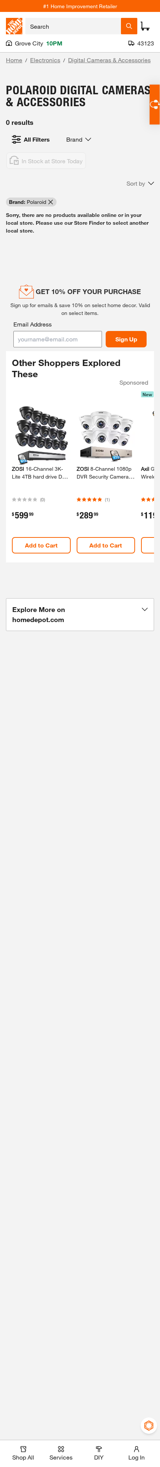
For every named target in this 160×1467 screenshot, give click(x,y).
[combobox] (73, 26)
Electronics (45, 59)
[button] (140, 183)
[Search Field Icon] (129, 26)
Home (14, 59)
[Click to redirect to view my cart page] (145, 26)
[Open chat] (155, 104)
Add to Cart (41, 545)
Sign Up (126, 339)
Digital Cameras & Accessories (109, 59)
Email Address (32, 324)
